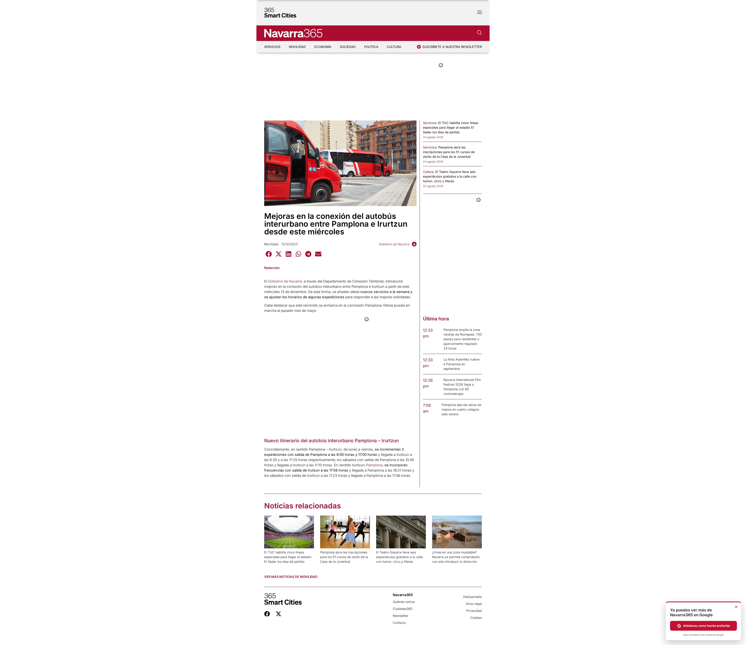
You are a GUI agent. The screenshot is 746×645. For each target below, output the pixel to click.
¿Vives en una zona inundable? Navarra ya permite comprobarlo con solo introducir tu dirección (456, 557)
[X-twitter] (278, 614)
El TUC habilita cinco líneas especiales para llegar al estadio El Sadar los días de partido (287, 557)
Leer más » (270, 566)
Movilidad (297, 47)
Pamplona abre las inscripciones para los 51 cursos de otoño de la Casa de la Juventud (344, 557)
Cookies (476, 618)
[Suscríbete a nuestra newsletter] (419, 47)
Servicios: (430, 123)
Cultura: (428, 172)
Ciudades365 (402, 609)
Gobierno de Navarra (394, 244)
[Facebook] (267, 614)
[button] (268, 254)
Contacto (399, 623)
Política (371, 47)
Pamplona (374, 465)
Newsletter (400, 616)
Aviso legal (474, 604)
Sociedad (348, 47)
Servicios (272, 47)
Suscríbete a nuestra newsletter (452, 47)
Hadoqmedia (472, 597)
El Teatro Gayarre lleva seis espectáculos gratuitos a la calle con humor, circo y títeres (399, 557)
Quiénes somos (404, 602)
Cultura (394, 47)
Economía (322, 47)
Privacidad (474, 611)
